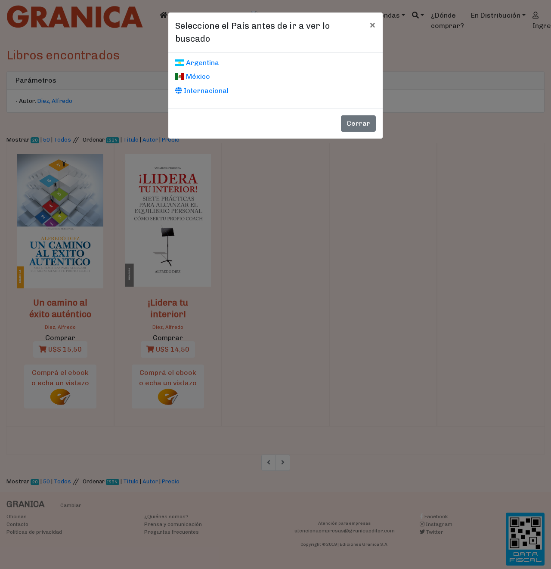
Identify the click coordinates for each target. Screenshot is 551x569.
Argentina (201, 63)
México (197, 76)
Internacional (205, 91)
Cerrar (358, 123)
